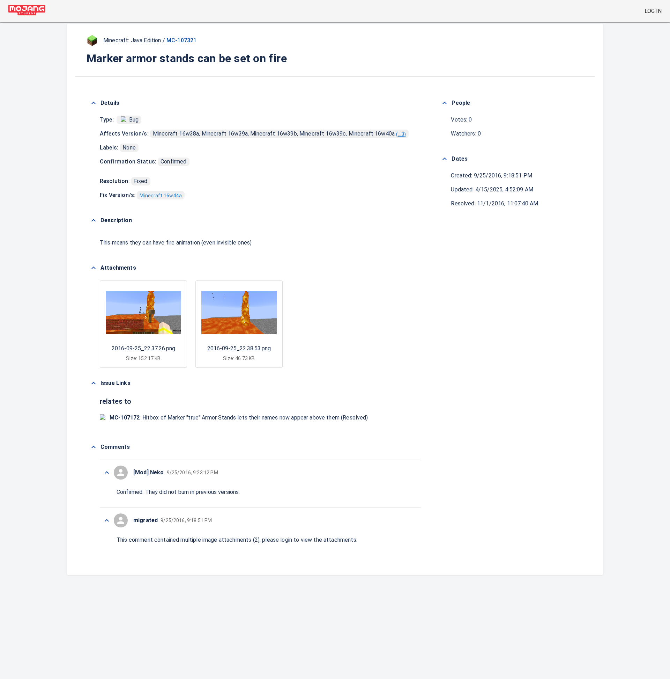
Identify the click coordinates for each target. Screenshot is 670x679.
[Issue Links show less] (93, 383)
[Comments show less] (93, 447)
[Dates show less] (445, 159)
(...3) (401, 134)
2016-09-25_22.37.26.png (143, 348)
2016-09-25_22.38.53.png (239, 348)
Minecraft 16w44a (160, 195)
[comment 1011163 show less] (107, 520)
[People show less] (445, 103)
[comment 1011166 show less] (107, 473)
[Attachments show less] (93, 268)
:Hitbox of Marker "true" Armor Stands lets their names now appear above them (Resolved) (239, 417)
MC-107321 (181, 40)
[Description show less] (93, 220)
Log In (653, 11)
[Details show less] (93, 103)
